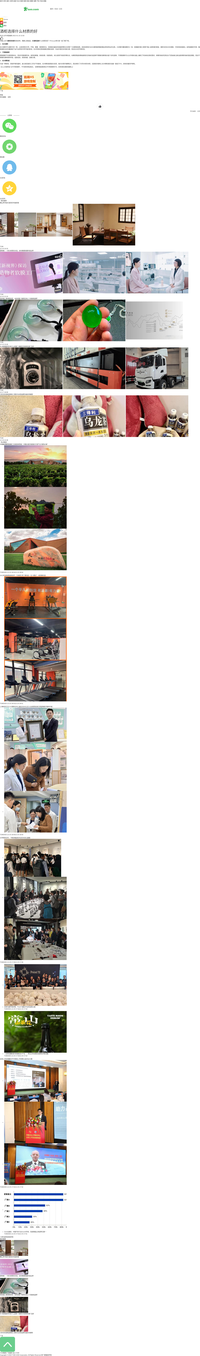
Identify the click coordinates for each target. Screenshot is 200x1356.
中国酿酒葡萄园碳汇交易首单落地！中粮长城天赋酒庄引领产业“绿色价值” (24, 444)
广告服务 (9, 1353)
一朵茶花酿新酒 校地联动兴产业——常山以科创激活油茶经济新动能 (26, 1054)
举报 (1, 95)
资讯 (4, 1)
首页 (1, 1)
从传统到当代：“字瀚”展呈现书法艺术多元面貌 (15, 838)
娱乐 (8, 1)
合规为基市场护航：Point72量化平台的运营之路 (19, 1007)
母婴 (21, 1)
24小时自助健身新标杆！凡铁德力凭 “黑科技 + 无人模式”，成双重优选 (23, 575)
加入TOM (16, 1353)
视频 (24, 1)
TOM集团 (3, 1353)
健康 (31, 1)
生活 (18, 1)
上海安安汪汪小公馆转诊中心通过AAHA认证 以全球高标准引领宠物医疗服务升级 (26, 706)
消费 (34, 1)
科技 (41, 1)
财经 (28, 1)
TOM (1, 572)
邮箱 (44, 1)
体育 (11, 1)
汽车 (38, 1)
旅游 (14, 1)
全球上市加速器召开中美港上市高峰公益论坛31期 (16, 1059)
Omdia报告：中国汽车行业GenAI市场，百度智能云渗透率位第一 (25, 1232)
